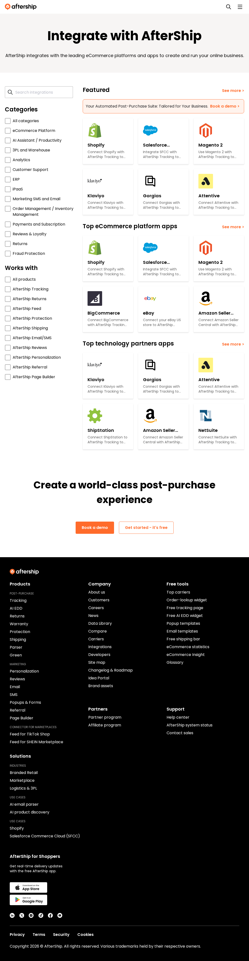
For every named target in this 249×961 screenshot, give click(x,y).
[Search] (228, 6)
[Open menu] (240, 7)
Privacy (17, 934)
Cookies (85, 934)
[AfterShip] (22, 7)
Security (61, 934)
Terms (39, 934)
